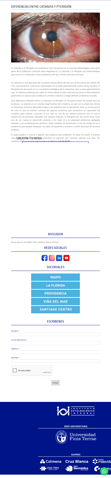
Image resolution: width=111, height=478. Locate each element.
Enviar (55, 382)
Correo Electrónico (19, 340)
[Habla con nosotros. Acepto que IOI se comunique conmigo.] (104, 471)
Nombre (15, 331)
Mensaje (15, 357)
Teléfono (15, 349)
